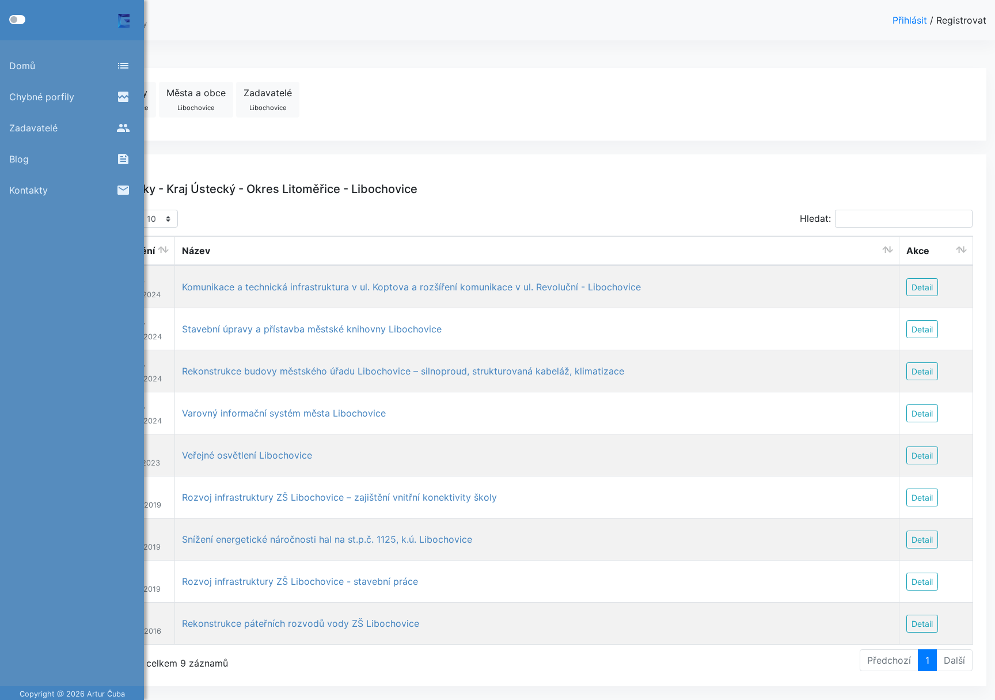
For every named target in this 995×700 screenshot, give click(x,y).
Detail (922, 287)
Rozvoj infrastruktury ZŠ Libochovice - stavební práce (300, 581)
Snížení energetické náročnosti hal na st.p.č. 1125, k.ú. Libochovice (327, 539)
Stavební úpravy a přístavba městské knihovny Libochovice (312, 329)
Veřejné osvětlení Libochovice (247, 455)
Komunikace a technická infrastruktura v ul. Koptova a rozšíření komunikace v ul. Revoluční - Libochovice (411, 287)
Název (196, 250)
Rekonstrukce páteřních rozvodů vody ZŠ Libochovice (300, 623)
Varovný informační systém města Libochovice (284, 413)
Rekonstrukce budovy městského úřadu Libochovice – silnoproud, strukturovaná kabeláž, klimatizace (403, 371)
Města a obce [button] (196, 99)
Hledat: (815, 218)
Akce (917, 250)
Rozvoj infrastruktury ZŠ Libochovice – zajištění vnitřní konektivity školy (339, 497)
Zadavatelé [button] (268, 99)
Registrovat (961, 20)
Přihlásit (911, 20)
